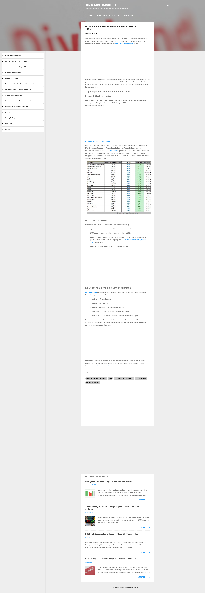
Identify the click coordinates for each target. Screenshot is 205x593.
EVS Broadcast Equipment (124, 378)
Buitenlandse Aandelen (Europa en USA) (19, 101)
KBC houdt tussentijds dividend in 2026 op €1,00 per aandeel (111, 534)
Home (90, 15)
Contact (7, 129)
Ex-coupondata (91, 292)
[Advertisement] (162, 54)
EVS (110, 378)
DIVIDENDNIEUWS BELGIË (101, 5)
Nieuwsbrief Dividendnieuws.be (16, 106)
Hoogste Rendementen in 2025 (97, 141)
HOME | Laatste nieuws (13, 55)
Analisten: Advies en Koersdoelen (17, 61)
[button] (148, 27)
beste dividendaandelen (124, 44)
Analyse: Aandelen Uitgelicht (15, 67)
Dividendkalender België (108, 15)
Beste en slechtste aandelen (96, 378)
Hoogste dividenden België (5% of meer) (19, 84)
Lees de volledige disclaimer (103, 366)
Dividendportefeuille (12, 78)
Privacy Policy (10, 118)
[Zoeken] (168, 6)
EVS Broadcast (111, 151)
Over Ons (8, 112)
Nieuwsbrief (129, 15)
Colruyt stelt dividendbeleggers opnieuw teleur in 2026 (109, 482)
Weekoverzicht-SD (92, 383)
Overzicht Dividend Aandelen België (18, 89)
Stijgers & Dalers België (13, 95)
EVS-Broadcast (141, 378)
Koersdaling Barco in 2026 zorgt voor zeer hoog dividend (110, 559)
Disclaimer (8, 123)
